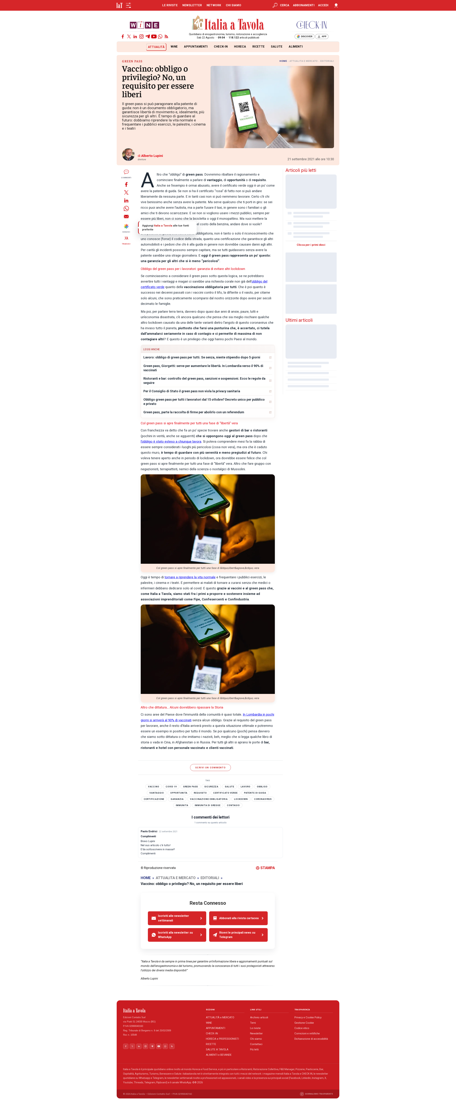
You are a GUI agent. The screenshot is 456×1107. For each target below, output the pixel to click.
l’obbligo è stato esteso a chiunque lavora (171, 442)
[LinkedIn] (135, 36)
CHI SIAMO (233, 5)
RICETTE (258, 46)
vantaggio (156, 793)
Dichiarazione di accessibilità (311, 1038)
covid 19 (171, 786)
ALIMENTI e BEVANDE (219, 1054)
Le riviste (255, 1028)
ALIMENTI (296, 46)
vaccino (153, 786)
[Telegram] (148, 36)
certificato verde (225, 793)
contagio (233, 805)
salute (229, 786)
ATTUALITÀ (156, 47)
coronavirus (263, 799)
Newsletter (256, 1033)
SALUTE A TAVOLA (217, 1049)
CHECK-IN (221, 46)
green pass (190, 786)
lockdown (241, 799)
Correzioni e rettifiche (307, 1033)
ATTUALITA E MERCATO (303, 61)
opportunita (178, 793)
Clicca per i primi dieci (311, 244)
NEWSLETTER (192, 5)
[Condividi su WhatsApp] (126, 208)
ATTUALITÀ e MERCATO (220, 1017)
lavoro (245, 786)
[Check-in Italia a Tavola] (312, 25)
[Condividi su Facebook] (126, 184)
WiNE (174, 46)
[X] (129, 36)
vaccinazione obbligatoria (208, 799)
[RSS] (166, 36)
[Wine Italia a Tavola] (144, 25)
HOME (283, 61)
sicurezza (211, 786)
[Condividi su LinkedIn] (126, 200)
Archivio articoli (259, 1017)
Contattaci (256, 1044)
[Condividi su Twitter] (126, 192)
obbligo (262, 786)
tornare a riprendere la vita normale (190, 577)
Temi (253, 1022)
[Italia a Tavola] (228, 23)
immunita (182, 805)
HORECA (240, 46)
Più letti (254, 1049)
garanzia (177, 799)
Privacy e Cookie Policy (308, 1017)
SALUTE (277, 46)
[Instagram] (141, 36)
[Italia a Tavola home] (161, 1010)
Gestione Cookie (304, 1022)
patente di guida (255, 793)
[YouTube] (154, 36)
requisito (200, 793)
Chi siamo (256, 1038)
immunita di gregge (208, 805)
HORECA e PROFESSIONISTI (222, 1038)
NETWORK (214, 5)
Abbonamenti (304, 5)
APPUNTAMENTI (196, 46)
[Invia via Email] (126, 216)
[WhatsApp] (160, 36)
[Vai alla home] (123, 47)
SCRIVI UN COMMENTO (210, 767)
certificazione (154, 799)
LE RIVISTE (170, 5)
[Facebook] (123, 36)
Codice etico (301, 1028)
